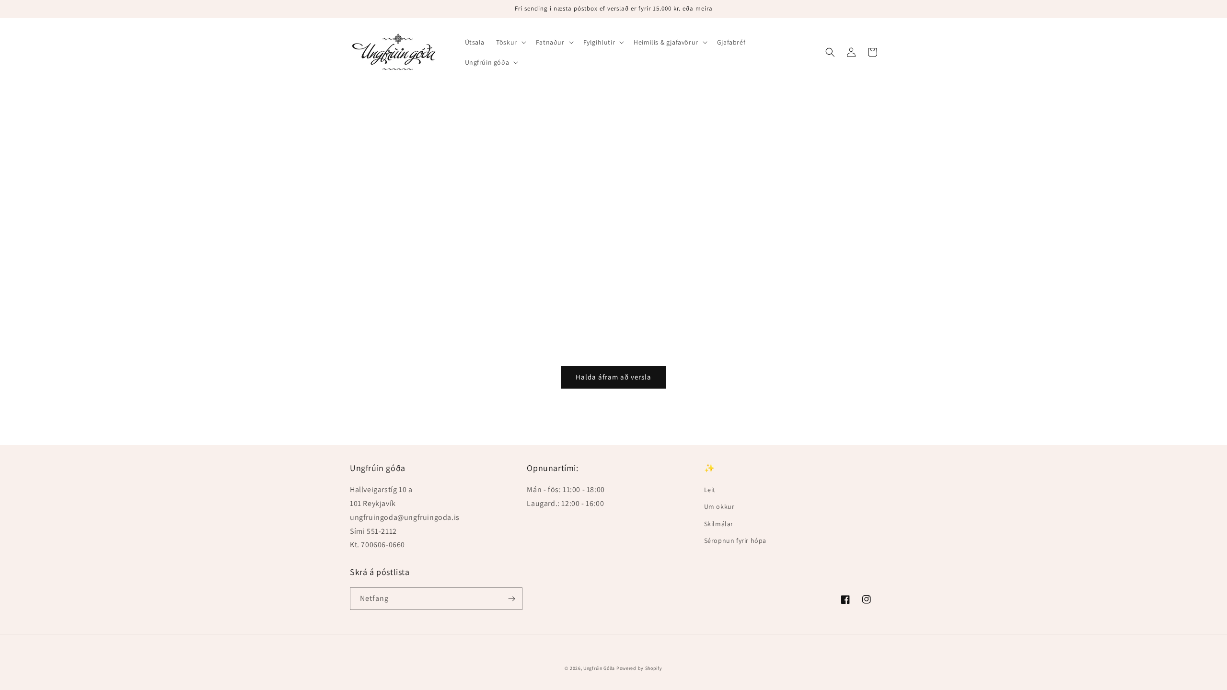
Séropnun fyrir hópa (735, 540)
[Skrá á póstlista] (511, 598)
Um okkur (719, 506)
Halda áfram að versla (613, 376)
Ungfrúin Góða (599, 668)
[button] (510, 42)
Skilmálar (718, 523)
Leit (710, 489)
